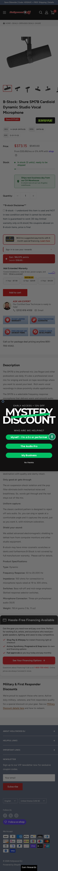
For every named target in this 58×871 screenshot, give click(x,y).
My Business (29, 455)
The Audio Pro (29, 446)
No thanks (29, 462)
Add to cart (15, 292)
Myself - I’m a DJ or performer (29, 437)
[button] (52, 436)
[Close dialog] (3, 401)
